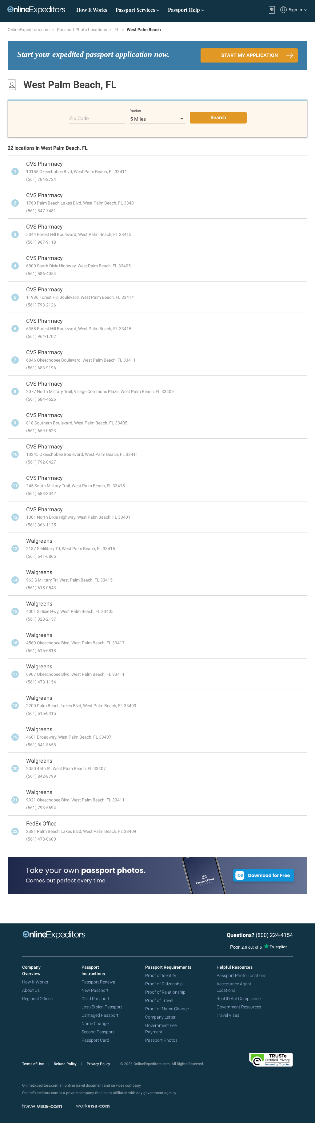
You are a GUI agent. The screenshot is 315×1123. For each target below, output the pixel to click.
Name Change (95, 1023)
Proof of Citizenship (164, 983)
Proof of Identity (160, 975)
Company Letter (160, 1017)
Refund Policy (66, 1064)
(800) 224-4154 (274, 935)
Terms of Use (33, 1064)
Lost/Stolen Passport (102, 1006)
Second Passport (98, 1031)
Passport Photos (161, 1040)
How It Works (91, 9)
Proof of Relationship (165, 992)
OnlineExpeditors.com (29, 29)
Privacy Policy (99, 1064)
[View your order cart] (272, 10)
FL (117, 29)
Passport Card (95, 1040)
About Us (31, 990)
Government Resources (239, 1006)
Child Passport (96, 998)
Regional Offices (37, 998)
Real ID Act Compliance (239, 998)
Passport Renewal (99, 981)
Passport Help (184, 9)
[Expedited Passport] (36, 10)
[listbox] (157, 119)
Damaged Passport (100, 1015)
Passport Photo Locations (82, 29)
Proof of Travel (159, 1000)
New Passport (95, 990)
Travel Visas (228, 1015)
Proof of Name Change (167, 1008)
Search (218, 117)
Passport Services (136, 9)
